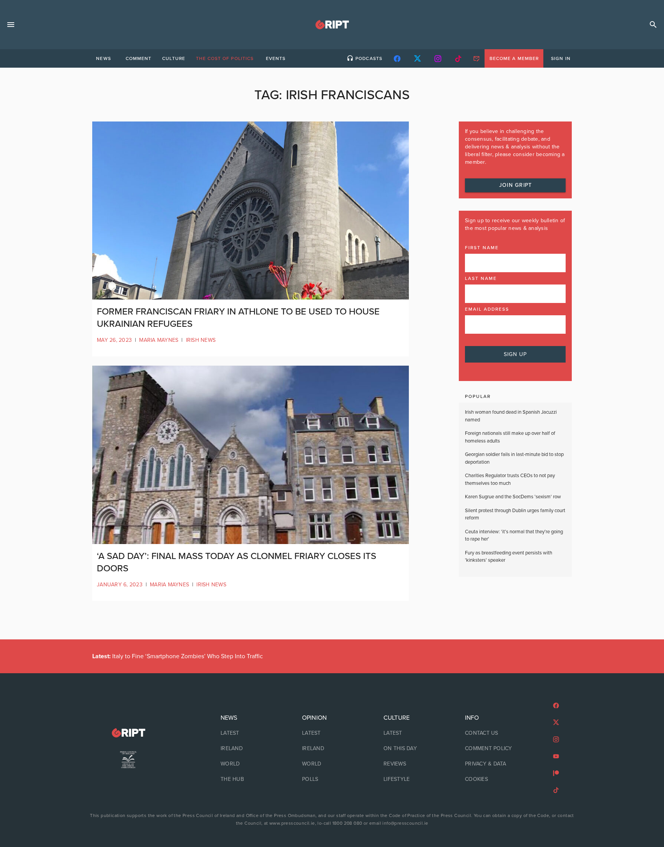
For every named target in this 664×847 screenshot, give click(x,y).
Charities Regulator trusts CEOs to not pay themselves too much (510, 479)
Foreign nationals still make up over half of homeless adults (510, 437)
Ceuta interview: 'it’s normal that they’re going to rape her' (514, 535)
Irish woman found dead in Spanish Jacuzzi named (511, 416)
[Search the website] (653, 24)
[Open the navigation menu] (11, 24)
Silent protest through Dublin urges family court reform (515, 514)
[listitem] (250, 733)
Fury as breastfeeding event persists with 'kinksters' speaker (508, 557)
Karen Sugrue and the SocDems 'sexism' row (513, 497)
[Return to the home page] (128, 733)
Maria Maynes (158, 340)
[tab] (103, 58)
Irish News (201, 340)
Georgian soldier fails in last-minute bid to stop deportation (514, 458)
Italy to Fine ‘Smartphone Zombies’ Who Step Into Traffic (177, 656)
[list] (250, 748)
